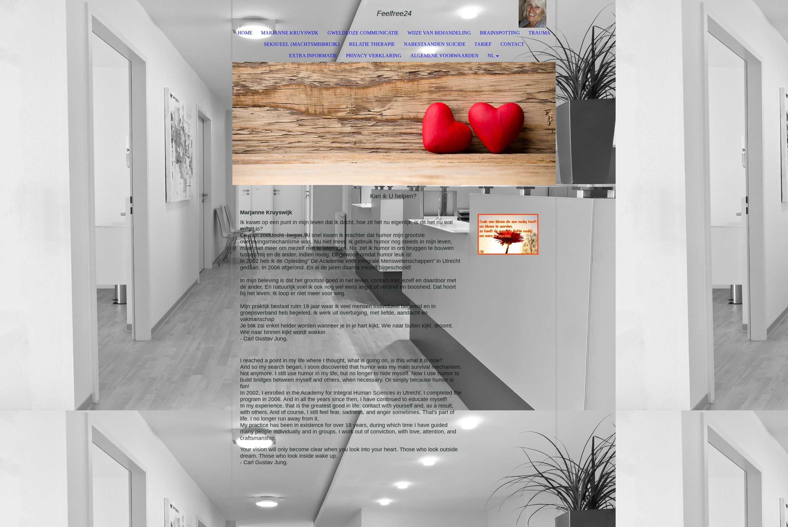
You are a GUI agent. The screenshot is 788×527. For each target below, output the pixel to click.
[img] (532, 14)
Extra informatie (313, 55)
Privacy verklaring (373, 55)
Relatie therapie (372, 44)
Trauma (539, 32)
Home (245, 32)
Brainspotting (500, 32)
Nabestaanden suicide (435, 44)
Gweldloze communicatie (363, 32)
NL (491, 55)
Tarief (483, 44)
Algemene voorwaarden (444, 55)
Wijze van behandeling (439, 32)
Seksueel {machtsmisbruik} (302, 44)
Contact (512, 44)
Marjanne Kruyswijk (290, 32)
